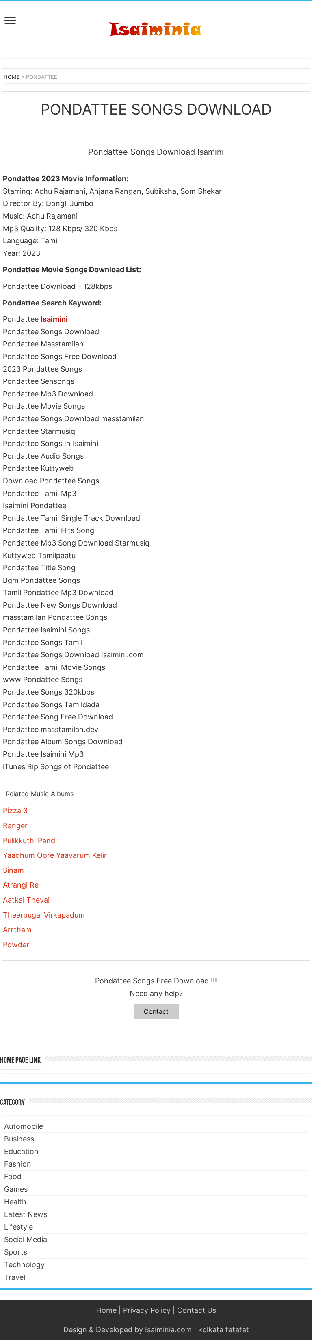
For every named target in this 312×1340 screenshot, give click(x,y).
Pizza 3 (15, 810)
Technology (24, 1264)
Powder (16, 944)
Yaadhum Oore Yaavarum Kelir (55, 855)
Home (12, 77)
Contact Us (196, 1310)
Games (16, 1189)
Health (15, 1201)
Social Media (25, 1239)
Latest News (25, 1214)
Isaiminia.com (168, 1329)
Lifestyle (18, 1227)
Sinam (13, 870)
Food (13, 1176)
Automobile (23, 1126)
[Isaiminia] (156, 28)
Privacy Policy (147, 1310)
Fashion (17, 1164)
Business (19, 1138)
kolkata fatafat (223, 1329)
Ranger (15, 825)
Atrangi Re (21, 885)
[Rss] (156, 1320)
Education (21, 1151)
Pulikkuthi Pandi (30, 840)
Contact (156, 1011)
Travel (14, 1277)
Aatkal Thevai (26, 900)
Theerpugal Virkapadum (44, 915)
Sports (15, 1252)
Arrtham (17, 929)
